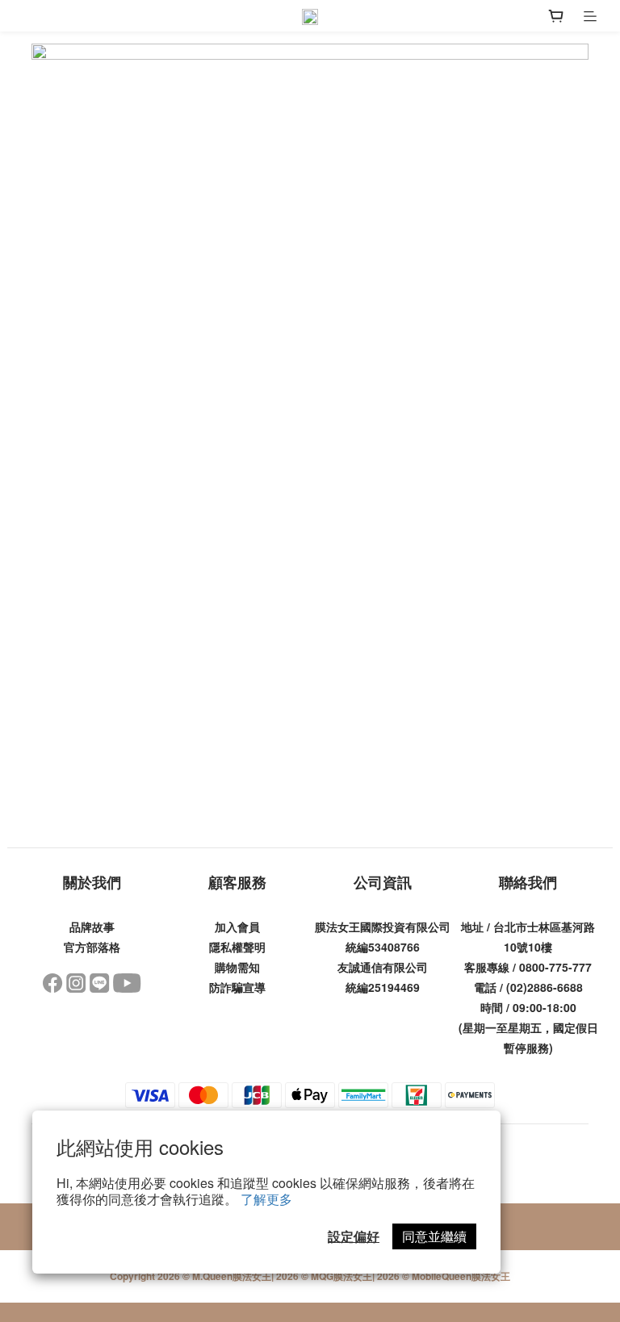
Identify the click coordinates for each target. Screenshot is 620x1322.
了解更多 (266, 1199)
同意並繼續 (434, 1236)
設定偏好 (353, 1236)
